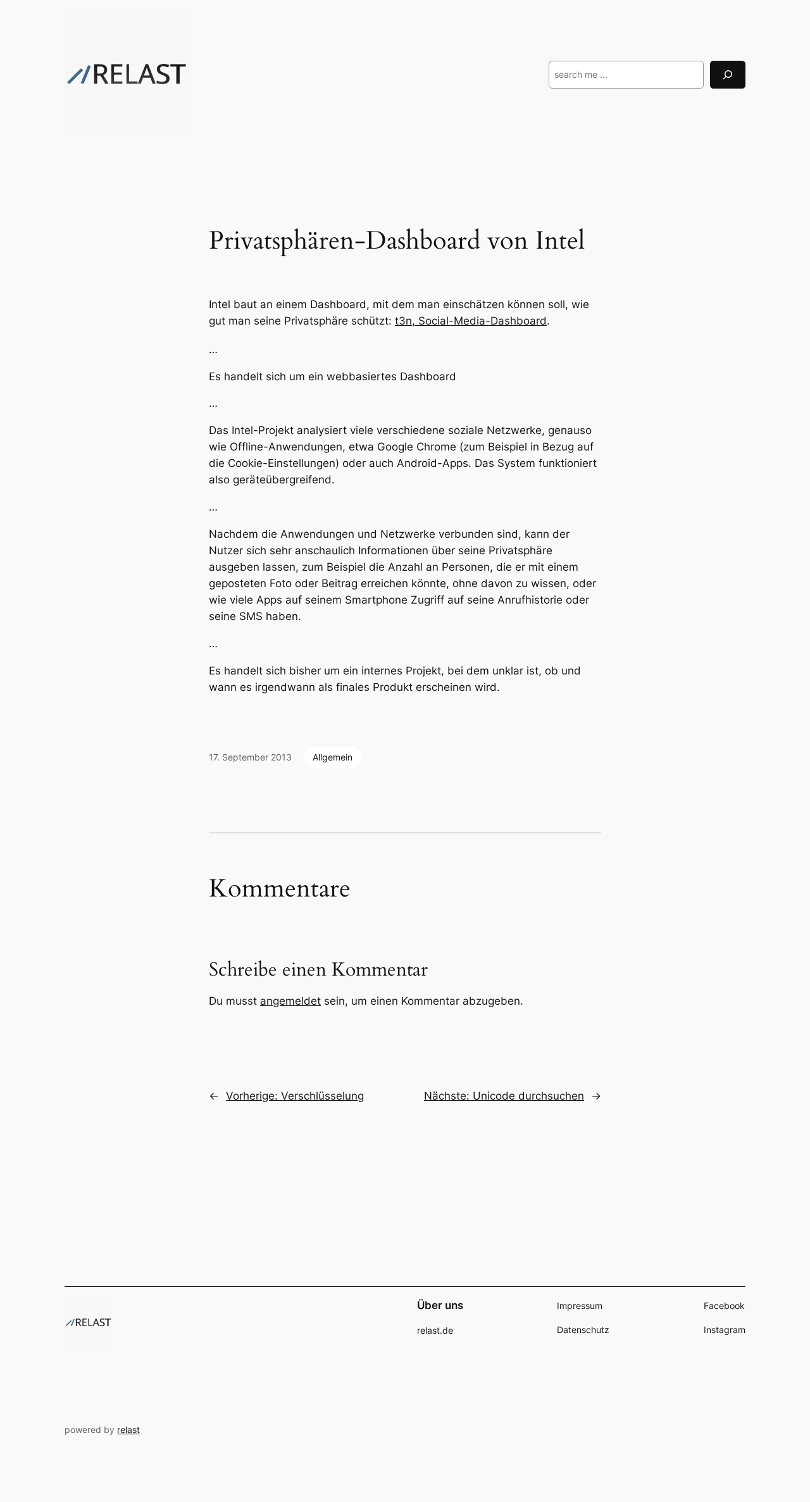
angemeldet (290, 1001)
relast (128, 1429)
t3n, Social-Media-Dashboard (471, 320)
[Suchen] (727, 74)
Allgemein (332, 757)
